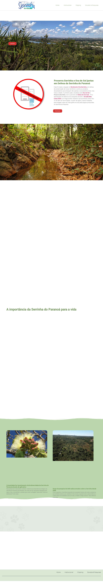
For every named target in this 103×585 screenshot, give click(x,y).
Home (57, 5)
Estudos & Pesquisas (91, 5)
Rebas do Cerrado (83, 95)
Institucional (67, 5)
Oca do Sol (86, 93)
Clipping (78, 5)
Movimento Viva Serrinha (79, 87)
